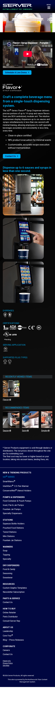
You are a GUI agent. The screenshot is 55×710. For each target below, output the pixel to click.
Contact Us (10, 156)
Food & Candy (9, 569)
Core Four (8, 635)
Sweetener (8, 577)
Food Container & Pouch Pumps (17, 501)
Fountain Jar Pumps (12, 509)
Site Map (6, 665)
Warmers (8, 547)
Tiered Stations (9, 532)
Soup (5, 550)
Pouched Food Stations (13, 528)
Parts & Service (11, 598)
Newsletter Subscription (14, 592)
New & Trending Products (17, 472)
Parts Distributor (10, 616)
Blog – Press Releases (13, 640)
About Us (8, 627)
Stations (8, 520)
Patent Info (7, 661)
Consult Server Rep (11, 621)
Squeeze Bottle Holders (13, 523)
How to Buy (9, 608)
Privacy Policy (8, 663)
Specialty (7, 559)
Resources (9, 584)
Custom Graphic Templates (15, 588)
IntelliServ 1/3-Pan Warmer (16, 486)
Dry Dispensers (11, 565)
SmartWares (9, 481)
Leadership (8, 631)
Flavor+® (7, 399)
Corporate (9, 646)
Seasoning (7, 573)
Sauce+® (7, 430)
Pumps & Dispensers (14, 497)
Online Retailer (9, 612)
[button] (48, 6)
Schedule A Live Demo (16, 72)
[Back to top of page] (41, 703)
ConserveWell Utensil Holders (17, 490)
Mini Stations (9, 536)
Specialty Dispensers (12, 513)
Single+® (45, 430)
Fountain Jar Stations (12, 540)
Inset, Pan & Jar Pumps (13, 505)
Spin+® (25, 430)
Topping (6, 555)
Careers (6, 650)
